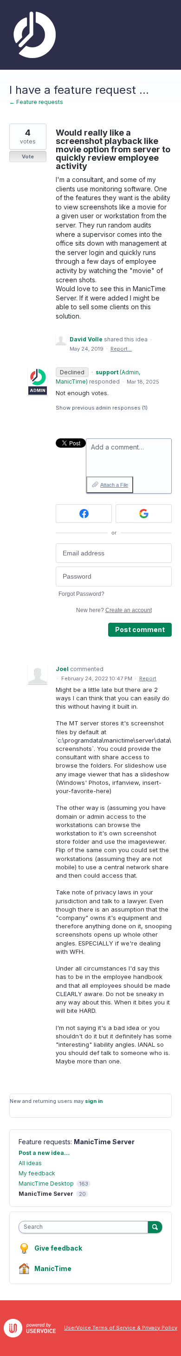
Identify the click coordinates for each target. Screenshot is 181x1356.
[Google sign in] (144, 513)
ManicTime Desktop (46, 1183)
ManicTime (52, 1268)
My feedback (37, 1173)
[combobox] (85, 1227)
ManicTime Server (104, 1142)
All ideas (30, 1163)
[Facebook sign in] (84, 513)
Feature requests (45, 1142)
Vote (28, 156)
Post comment (140, 629)
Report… (121, 349)
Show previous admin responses (102, 407)
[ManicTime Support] (32, 35)
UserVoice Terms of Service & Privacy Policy (120, 1327)
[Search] (155, 1227)
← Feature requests (36, 101)
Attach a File (114, 485)
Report (147, 678)
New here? (114, 610)
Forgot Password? (81, 594)
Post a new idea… (44, 1152)
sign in (94, 1101)
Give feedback (58, 1248)
